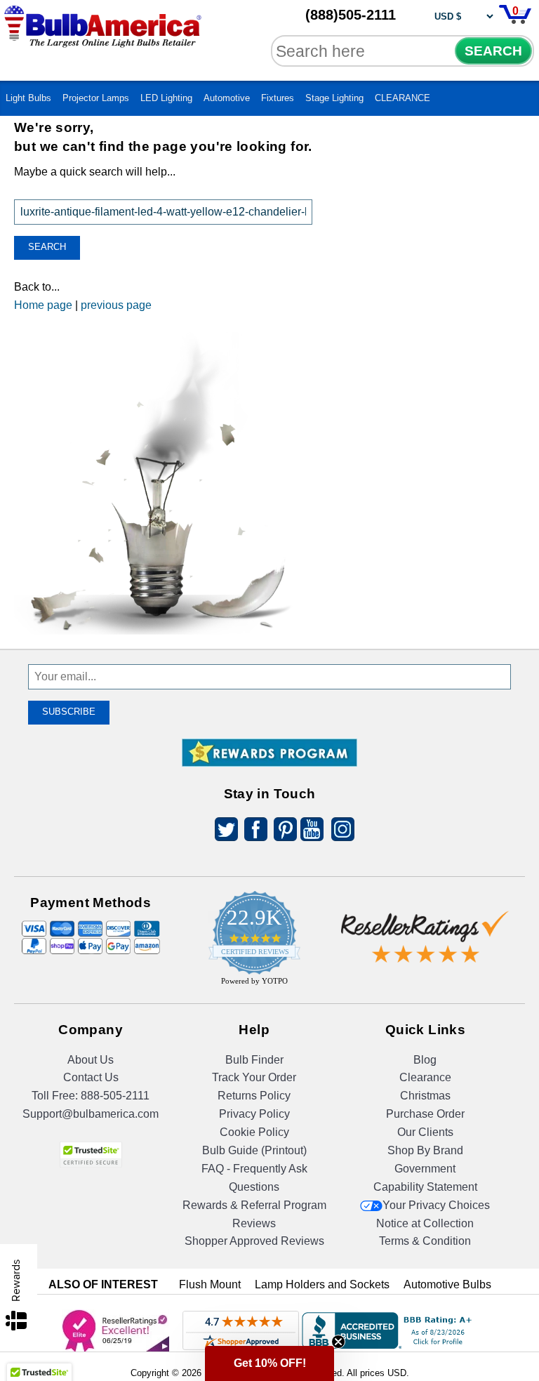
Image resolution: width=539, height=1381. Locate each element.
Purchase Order (425, 1114)
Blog (425, 1060)
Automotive (227, 98)
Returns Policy (254, 1096)
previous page (116, 305)
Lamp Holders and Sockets (322, 1284)
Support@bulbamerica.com (90, 1114)
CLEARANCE (402, 98)
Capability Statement (425, 1187)
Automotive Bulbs (447, 1284)
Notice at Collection (425, 1223)
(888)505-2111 (350, 14)
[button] (269, 1363)
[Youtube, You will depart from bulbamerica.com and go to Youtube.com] (311, 831)
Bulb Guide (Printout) (254, 1150)
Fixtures (277, 98)
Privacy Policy (254, 1114)
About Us (90, 1060)
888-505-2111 (115, 1096)
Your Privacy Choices (436, 1205)
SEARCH (493, 51)
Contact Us (91, 1077)
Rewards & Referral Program (254, 1205)
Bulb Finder (254, 1060)
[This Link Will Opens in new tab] (425, 926)
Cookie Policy (254, 1132)
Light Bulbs (28, 98)
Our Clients (425, 1132)
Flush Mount (210, 1284)
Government (424, 1169)
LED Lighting (166, 98)
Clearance (425, 1077)
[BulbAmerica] (104, 36)
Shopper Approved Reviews (254, 1241)
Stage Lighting (334, 98)
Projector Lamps (95, 98)
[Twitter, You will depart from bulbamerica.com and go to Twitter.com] (222, 831)
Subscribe (68, 711)
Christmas (425, 1096)
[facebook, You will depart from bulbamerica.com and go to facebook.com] (252, 831)
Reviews (254, 1223)
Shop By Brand (425, 1150)
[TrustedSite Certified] (90, 1155)
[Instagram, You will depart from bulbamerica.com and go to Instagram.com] (340, 831)
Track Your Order (254, 1077)
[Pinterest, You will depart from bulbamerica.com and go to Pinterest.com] (281, 831)
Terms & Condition (425, 1241)
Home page (43, 305)
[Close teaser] (338, 1342)
